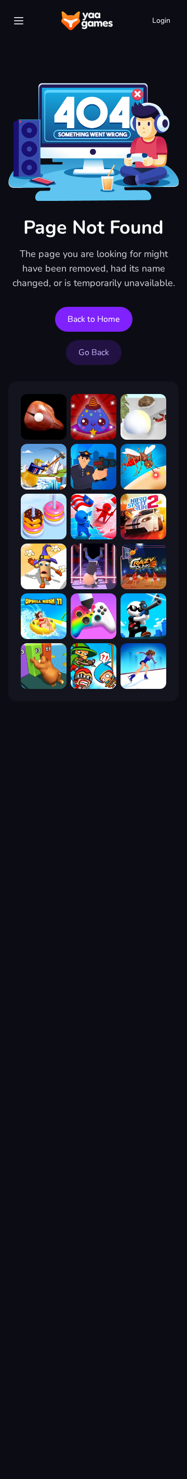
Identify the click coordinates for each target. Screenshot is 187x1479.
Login (161, 20)
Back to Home (94, 319)
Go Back (93, 352)
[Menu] (18, 20)
